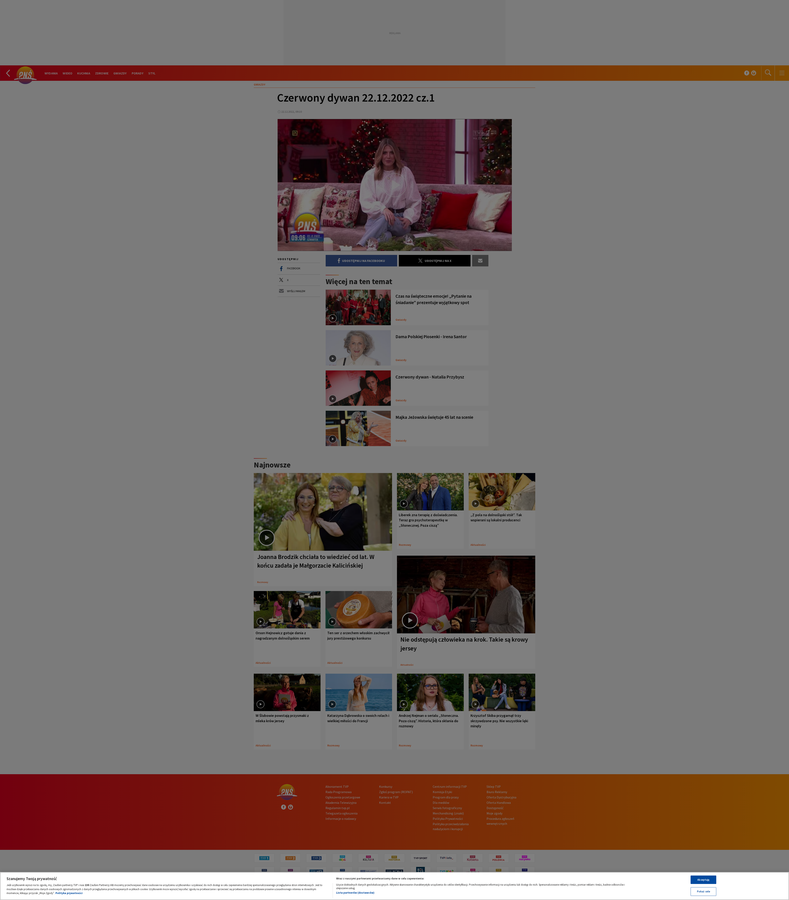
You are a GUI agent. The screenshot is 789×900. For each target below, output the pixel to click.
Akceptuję (703, 879)
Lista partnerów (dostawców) (355, 892)
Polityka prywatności (69, 893)
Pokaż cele (703, 891)
